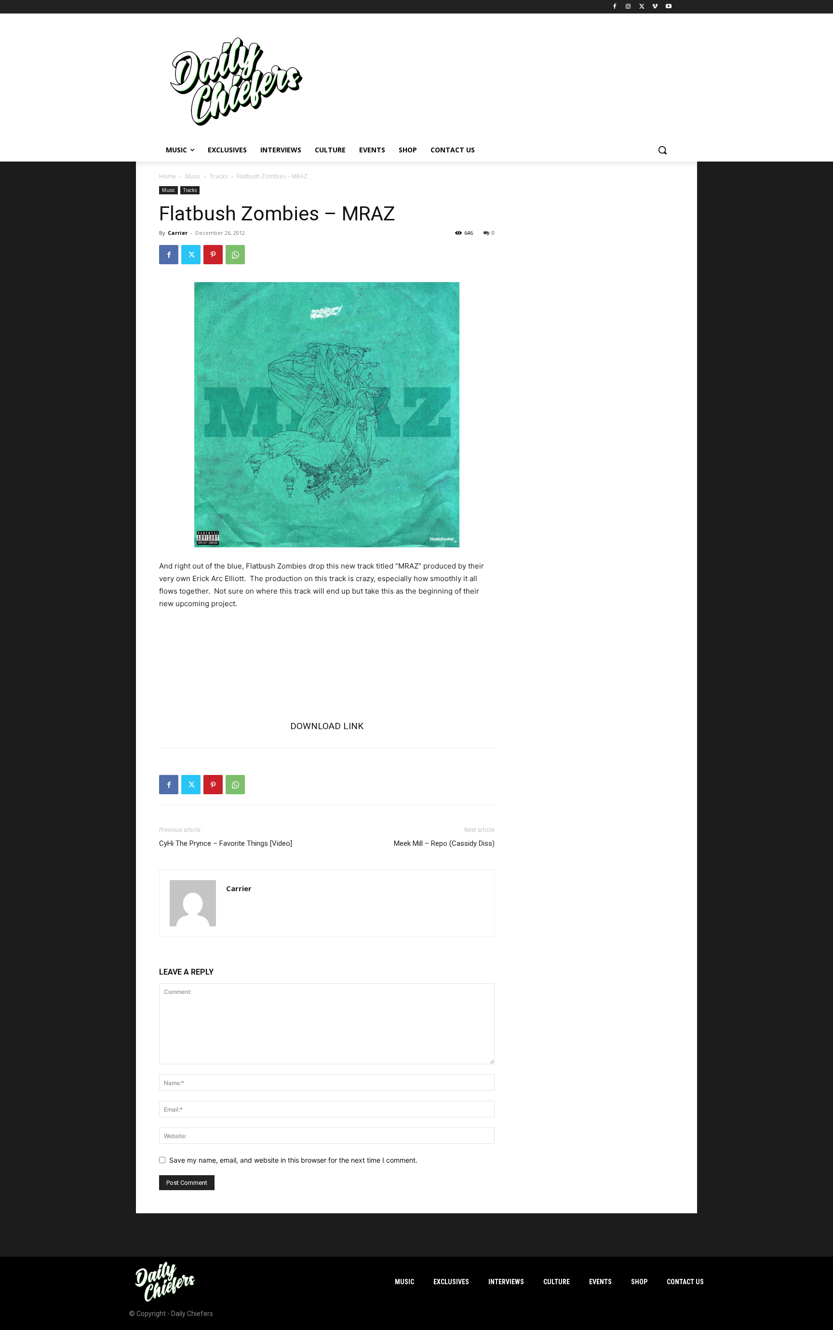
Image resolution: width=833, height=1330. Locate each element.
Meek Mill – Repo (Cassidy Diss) (444, 843)
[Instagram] (628, 7)
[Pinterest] (213, 254)
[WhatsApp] (235, 254)
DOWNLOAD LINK (326, 726)
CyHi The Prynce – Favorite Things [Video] (225, 843)
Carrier (178, 232)
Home (167, 176)
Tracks (219, 176)
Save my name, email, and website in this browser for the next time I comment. (293, 1160)
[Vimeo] (654, 7)
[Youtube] (668, 7)
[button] (662, 150)
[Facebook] (614, 7)
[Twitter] (641, 7)
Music (193, 176)
